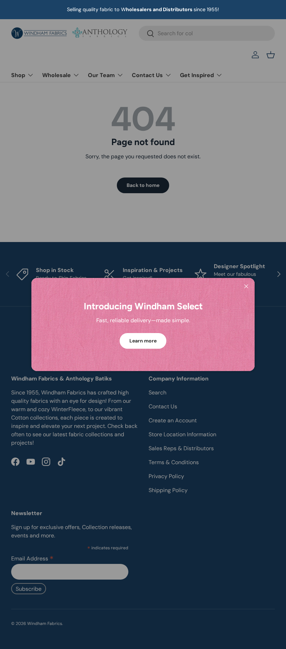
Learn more (143, 341)
